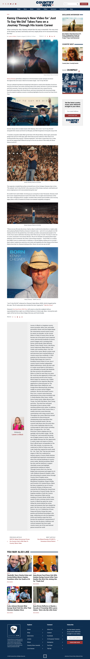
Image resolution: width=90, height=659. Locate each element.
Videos (45, 9)
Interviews (53, 9)
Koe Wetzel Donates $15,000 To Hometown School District (46, 540)
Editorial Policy (79, 656)
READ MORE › (10, 582)
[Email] (54, 36)
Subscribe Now (72, 115)
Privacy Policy (72, 656)
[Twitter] (5, 4)
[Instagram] (8, 4)
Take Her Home (48, 305)
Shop (71, 9)
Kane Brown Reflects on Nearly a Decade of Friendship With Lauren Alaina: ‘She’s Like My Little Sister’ (45, 608)
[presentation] (19, 563)
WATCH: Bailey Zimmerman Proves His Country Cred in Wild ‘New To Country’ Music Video (20, 541)
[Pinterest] (50, 36)
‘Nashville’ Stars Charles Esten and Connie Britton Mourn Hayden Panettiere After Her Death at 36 (19, 577)
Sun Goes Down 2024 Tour (20, 309)
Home (18, 9)
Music (31, 9)
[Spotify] (15, 4)
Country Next (63, 9)
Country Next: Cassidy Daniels (70, 63)
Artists (38, 9)
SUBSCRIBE (84, 4)
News (25, 9)
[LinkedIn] (52, 36)
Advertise (67, 656)
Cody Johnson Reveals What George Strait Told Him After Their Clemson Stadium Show (19, 608)
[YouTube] (10, 4)
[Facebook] (3, 4)
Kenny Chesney (11, 78)
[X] (47, 36)
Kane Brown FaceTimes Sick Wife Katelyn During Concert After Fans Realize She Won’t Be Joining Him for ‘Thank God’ (45, 578)
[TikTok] (13, 4)
